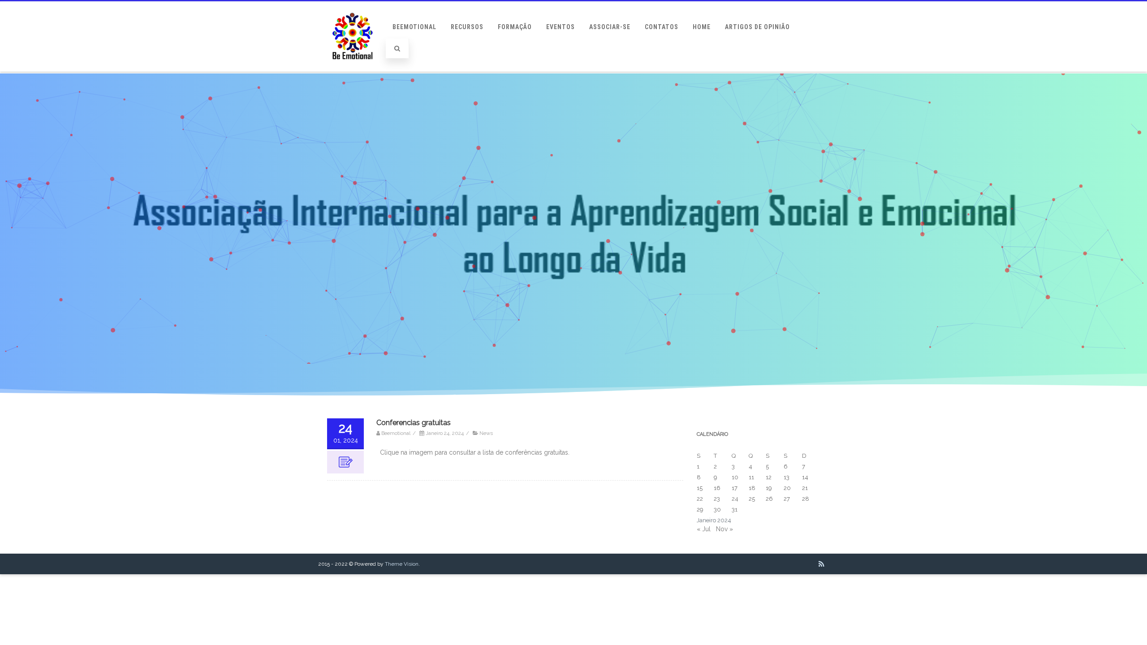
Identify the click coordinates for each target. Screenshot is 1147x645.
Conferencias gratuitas (413, 422)
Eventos (560, 26)
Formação (515, 26)
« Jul (704, 529)
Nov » (724, 529)
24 (735, 498)
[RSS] (821, 564)
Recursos (467, 26)
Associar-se (609, 26)
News (486, 433)
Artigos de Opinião (757, 26)
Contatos (661, 26)
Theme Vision (401, 564)
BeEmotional (414, 26)
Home (702, 26)
